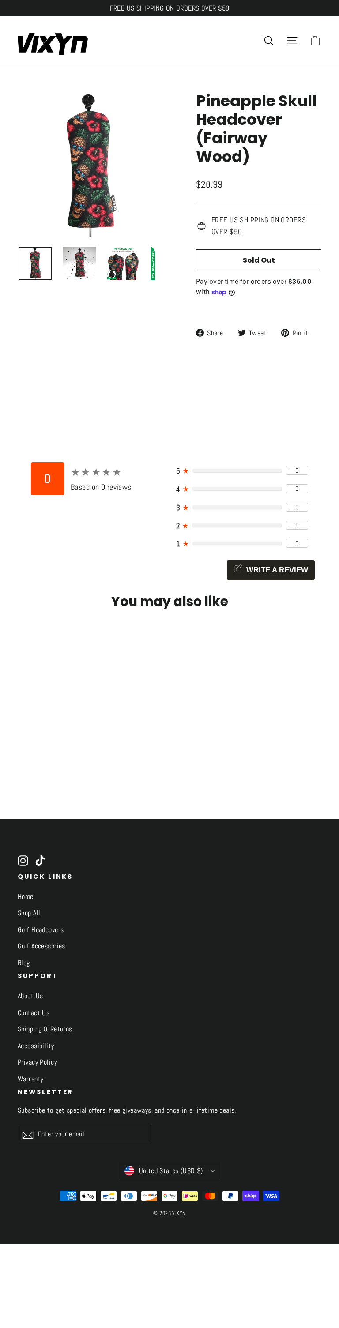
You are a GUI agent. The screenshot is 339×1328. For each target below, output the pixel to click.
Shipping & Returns (45, 1029)
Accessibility (36, 1046)
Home (26, 896)
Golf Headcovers (41, 929)
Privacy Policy (37, 1062)
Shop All (29, 913)
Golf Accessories (41, 946)
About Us (30, 996)
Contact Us (33, 1012)
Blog (24, 963)
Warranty (30, 1079)
